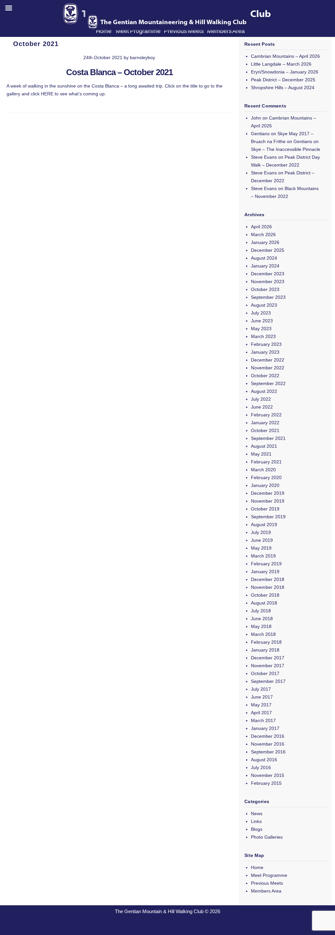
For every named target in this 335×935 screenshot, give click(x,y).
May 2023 (261, 328)
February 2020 (266, 477)
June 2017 (262, 697)
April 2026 (261, 226)
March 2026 (263, 234)
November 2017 (267, 665)
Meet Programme (269, 875)
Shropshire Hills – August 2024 (282, 87)
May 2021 (261, 454)
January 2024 (265, 265)
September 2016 (268, 751)
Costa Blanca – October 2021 (119, 72)
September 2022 (268, 383)
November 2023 (267, 281)
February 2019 (266, 563)
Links (256, 821)
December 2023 (267, 273)
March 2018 (263, 634)
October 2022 (265, 375)
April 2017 (261, 712)
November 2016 (267, 744)
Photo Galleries (267, 837)
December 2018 (267, 579)
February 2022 (266, 414)
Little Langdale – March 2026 (281, 64)
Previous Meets (267, 883)
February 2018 (266, 642)
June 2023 (262, 320)
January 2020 (265, 485)
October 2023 (265, 289)
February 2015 (266, 783)
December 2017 (267, 657)
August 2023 (264, 305)
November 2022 (267, 367)
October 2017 (265, 673)
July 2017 (261, 689)
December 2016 (267, 736)
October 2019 (265, 508)
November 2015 (267, 775)
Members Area (266, 891)
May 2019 (261, 548)
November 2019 (267, 501)
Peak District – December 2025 (283, 79)
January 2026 (265, 242)
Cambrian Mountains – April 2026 (285, 56)
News (256, 813)
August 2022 (264, 391)
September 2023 (268, 297)
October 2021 (265, 430)
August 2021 (264, 446)
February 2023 (266, 344)
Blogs (256, 829)
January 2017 (265, 728)
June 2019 (262, 540)
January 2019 (265, 571)
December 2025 (267, 250)
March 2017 (263, 720)
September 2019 (268, 516)
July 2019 (261, 532)
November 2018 (267, 587)
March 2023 (263, 336)
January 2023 (265, 352)
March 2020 (263, 469)
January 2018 (265, 650)
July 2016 (261, 767)
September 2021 (268, 438)
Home (257, 867)
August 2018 (264, 602)
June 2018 (262, 618)
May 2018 (261, 626)
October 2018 (265, 595)
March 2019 (263, 555)
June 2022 (262, 407)
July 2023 (261, 312)
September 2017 (268, 681)
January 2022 (265, 422)
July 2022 (261, 399)
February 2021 (266, 461)
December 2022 (267, 360)
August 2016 (264, 759)
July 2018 (261, 610)
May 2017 (261, 704)
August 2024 (264, 258)
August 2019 (264, 524)
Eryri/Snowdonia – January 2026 (284, 71)
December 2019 (267, 493)
